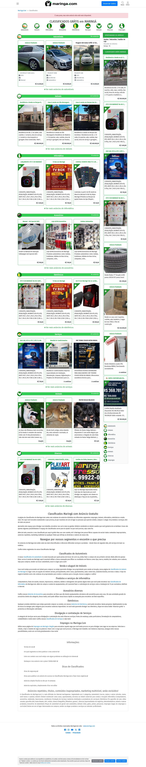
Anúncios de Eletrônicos (79, 604)
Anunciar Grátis (109, 3)
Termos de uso (29, 647)
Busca (122, 5)
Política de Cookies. (46, 763)
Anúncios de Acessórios (35, 594)
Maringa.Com (22, 11)
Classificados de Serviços (54, 619)
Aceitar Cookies (121, 761)
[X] (76, 730)
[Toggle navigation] (17, 3)
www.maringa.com (89, 726)
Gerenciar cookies (97, 761)
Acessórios (111, 439)
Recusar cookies (110, 761)
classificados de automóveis (32, 557)
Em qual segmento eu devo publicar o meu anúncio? (41, 652)
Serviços (110, 447)
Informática (111, 434)
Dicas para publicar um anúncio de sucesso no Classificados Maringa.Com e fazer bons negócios (55, 676)
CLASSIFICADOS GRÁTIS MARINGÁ (115, 52)
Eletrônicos (111, 443)
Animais (110, 452)
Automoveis (111, 426)
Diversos (111, 456)
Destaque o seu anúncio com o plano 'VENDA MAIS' (40, 661)
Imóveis (110, 430)
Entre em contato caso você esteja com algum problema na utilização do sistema (50, 656)
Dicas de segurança (30, 671)
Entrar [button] (128, 5)
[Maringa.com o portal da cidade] (61, 3)
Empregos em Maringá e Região (43, 626)
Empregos (111, 460)
